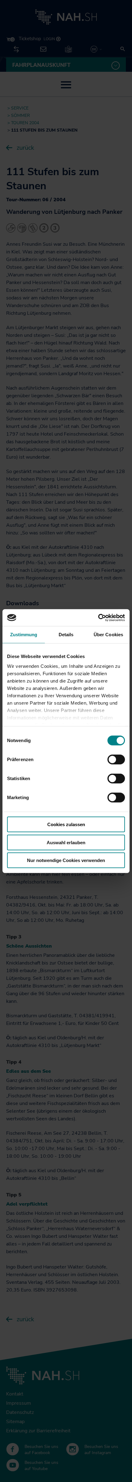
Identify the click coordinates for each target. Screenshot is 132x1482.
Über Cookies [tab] (108, 634)
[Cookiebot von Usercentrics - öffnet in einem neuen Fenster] (98, 618)
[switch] (116, 759)
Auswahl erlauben (66, 842)
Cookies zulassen (66, 824)
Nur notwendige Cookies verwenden (66, 860)
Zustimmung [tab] (23, 634)
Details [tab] (66, 634)
